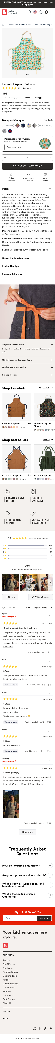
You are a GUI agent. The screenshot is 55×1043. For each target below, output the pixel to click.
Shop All (7, 1003)
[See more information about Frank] (49, 694)
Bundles (7, 991)
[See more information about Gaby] (49, 731)
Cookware (8, 968)
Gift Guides (9, 987)
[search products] (29, 12)
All (3, 24)
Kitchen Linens (10, 971)
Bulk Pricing (9, 999)
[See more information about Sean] (49, 661)
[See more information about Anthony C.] (49, 760)
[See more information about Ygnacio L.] (49, 616)
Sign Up (44, 918)
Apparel (7, 979)
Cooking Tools (10, 975)
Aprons (6, 960)
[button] (27, 545)
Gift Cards (8, 995)
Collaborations (10, 983)
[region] (27, 582)
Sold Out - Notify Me (27, 166)
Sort (28, 607)
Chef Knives (9, 964)
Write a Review (43, 598)
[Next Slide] (50, 582)
